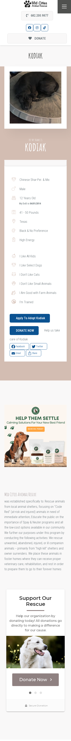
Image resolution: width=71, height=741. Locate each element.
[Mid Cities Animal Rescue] (35, 4)
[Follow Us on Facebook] (29, 27)
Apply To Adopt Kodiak (30, 318)
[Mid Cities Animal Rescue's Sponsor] (35, 436)
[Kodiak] (36, 98)
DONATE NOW (25, 330)
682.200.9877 (39, 15)
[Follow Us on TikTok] (44, 27)
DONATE (40, 38)
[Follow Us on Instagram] (37, 27)
